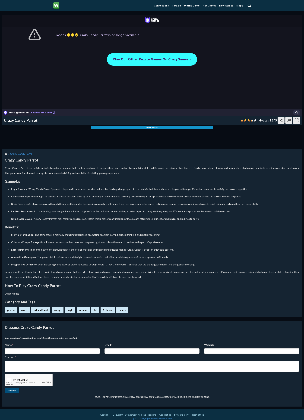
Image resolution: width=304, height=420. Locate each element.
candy (122, 309)
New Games (226, 5)
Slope (239, 5)
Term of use (198, 414)
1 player (107, 309)
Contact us (165, 414)
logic (70, 309)
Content (10, 357)
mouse (83, 309)
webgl (57, 309)
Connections (161, 5)
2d (95, 309)
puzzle (11, 309)
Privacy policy (181, 414)
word (24, 309)
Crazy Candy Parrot (22, 153)
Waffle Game (192, 5)
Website (209, 344)
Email (108, 344)
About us (105, 414)
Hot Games (209, 5)
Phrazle (176, 5)
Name (9, 344)
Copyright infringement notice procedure (134, 414)
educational (41, 309)
